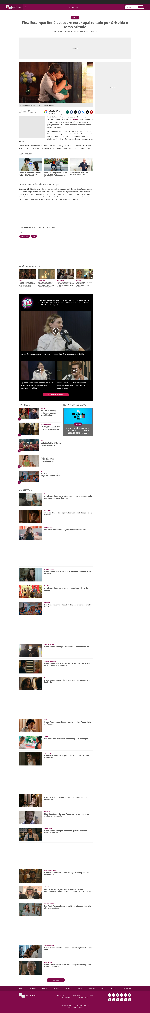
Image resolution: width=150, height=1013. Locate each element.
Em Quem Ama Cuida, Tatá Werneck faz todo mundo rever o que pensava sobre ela (50, 428)
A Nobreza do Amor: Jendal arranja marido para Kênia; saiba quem (67, 873)
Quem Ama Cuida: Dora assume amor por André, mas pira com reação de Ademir (67, 664)
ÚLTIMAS (21, 989)
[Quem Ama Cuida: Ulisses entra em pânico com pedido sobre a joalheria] (30, 968)
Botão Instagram (125, 996)
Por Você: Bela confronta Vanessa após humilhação (66, 739)
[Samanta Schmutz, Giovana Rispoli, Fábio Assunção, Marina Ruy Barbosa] (65, 274)
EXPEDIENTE (76, 995)
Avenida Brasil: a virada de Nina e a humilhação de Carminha (66, 798)
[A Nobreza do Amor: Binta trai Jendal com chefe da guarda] (30, 591)
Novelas (73, 7)
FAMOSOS (56, 989)
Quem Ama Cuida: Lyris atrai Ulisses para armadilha (66, 647)
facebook (71, 113)
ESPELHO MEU (127, 989)
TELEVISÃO (33, 989)
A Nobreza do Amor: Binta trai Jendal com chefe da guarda (66, 589)
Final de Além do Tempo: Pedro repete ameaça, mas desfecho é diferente (66, 815)
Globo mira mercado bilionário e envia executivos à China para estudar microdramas (30, 174)
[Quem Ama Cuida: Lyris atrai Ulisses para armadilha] (30, 650)
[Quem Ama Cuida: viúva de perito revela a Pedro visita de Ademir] (30, 725)
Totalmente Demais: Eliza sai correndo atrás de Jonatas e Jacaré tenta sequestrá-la (27, 284)
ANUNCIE (90, 995)
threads (87, 113)
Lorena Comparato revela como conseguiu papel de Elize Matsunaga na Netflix (52, 354)
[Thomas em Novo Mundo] (46, 274)
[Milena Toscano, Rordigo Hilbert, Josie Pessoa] (84, 274)
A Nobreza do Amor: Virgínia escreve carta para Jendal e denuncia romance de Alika (68, 497)
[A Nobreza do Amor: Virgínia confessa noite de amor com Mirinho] (30, 759)
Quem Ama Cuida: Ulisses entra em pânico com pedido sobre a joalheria (67, 965)
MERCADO (92, 989)
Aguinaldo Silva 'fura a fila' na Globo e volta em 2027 (80, 173)
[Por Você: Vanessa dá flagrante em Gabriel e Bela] (30, 533)
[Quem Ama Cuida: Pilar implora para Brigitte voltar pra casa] (30, 951)
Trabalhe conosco (84, 997)
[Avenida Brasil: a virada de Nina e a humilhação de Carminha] (30, 800)
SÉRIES (103, 989)
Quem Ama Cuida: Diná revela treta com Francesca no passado (67, 572)
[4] (29, 461)
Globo (33, 236)
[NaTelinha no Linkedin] (117, 999)
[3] (29, 445)
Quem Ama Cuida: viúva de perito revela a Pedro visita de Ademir (67, 723)
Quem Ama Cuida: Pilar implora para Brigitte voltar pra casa (68, 949)
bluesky (83, 113)
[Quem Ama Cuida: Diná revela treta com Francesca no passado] (30, 575)
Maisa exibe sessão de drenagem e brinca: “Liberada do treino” (48, 459)
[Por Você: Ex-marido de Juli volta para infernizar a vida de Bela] (30, 608)
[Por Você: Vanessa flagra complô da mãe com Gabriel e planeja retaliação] (30, 909)
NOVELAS (44, 989)
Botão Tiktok (109, 996)
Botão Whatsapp (113, 996)
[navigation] (25, 7)
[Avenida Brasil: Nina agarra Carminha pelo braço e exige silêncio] (30, 516)
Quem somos (61, 995)
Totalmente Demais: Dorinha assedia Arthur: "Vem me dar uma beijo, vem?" (65, 284)
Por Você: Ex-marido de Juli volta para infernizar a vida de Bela (50, 475)
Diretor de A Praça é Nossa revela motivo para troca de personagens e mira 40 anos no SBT (55, 175)
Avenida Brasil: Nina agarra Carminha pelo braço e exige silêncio (68, 514)
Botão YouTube (129, 996)
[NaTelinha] (13, 7)
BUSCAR (141, 7)
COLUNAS (80, 989)
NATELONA (114, 989)
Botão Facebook (117, 996)
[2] (29, 429)
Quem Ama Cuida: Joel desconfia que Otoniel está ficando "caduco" (65, 832)
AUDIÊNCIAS (68, 989)
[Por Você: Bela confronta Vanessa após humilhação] (30, 742)
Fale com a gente (65, 997)
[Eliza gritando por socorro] (27, 274)
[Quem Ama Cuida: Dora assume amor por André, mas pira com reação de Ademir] (30, 667)
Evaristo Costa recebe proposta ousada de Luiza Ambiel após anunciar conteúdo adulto (50, 413)
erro (91, 112)
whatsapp (67, 113)
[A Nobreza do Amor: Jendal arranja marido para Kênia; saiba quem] (30, 876)
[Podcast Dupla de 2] (121, 999)
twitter (75, 113)
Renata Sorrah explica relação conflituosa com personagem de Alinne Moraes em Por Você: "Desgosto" (68, 890)
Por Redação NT (24, 111)
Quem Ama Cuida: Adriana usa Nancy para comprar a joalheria (67, 681)
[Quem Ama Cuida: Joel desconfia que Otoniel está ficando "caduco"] (30, 834)
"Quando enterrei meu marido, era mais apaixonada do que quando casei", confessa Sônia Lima (37, 385)
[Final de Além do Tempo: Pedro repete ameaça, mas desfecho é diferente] (30, 817)
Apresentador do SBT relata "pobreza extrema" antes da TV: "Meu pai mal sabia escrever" (72, 385)
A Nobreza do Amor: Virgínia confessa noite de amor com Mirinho (66, 756)
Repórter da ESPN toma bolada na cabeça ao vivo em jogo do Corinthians (51, 443)
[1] (29, 413)
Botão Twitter (121, 996)
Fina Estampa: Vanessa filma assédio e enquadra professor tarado (84, 284)
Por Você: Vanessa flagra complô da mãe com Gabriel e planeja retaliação (67, 907)
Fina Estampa (74, 119)
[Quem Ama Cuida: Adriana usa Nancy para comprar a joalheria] (30, 683)
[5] (29, 476)
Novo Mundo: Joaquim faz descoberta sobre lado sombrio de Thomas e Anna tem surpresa (46, 284)
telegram (79, 113)
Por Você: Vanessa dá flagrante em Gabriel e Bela (65, 529)
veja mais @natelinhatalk (56, 395)
